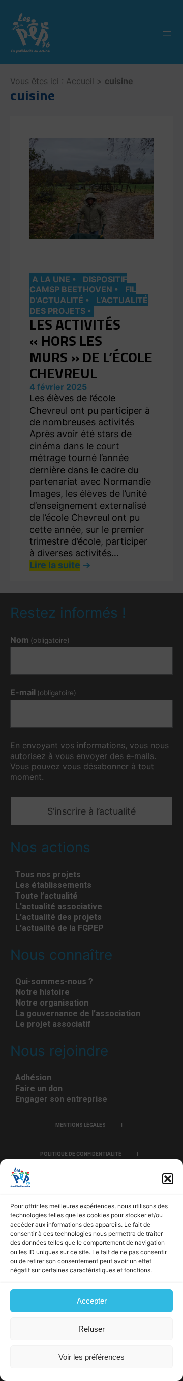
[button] (168, 1179)
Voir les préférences (91, 1356)
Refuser (91, 1328)
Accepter (92, 1300)
